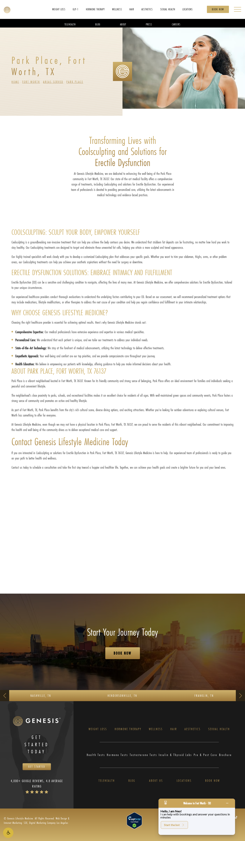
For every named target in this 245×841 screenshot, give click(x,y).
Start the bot (172, 824)
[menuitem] (59, 9)
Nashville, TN (40, 695)
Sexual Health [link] (167, 9)
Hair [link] (131, 9)
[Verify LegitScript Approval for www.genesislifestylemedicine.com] (134, 820)
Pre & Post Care (205, 755)
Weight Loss (98, 729)
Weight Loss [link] (58, 9)
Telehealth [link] (70, 24)
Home (15, 81)
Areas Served (53, 81)
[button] (8, 833)
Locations (184, 781)
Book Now (218, 9)
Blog (131, 781)
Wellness (156, 729)
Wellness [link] (117, 9)
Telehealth (107, 781)
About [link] (123, 24)
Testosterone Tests (143, 755)
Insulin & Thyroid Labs (175, 755)
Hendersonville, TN (122, 695)
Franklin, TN (204, 695)
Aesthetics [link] (147, 9)
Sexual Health (219, 729)
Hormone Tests (117, 755)
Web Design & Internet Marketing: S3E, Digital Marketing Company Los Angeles (36, 820)
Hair (173, 729)
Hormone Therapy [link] (95, 9)
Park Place (74, 81)
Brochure (225, 755)
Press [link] (149, 24)
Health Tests (96, 755)
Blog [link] (97, 24)
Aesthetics (193, 729)
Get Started (36, 767)
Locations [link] (187, 9)
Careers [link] (176, 24)
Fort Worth (31, 81)
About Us (156, 781)
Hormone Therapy (128, 729)
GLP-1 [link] (75, 9)
